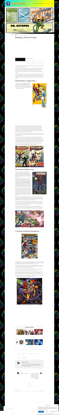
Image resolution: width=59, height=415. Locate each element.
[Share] (18, 357)
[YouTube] (48, 3)
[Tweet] (20, 357)
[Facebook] (45, 3)
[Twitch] (49, 3)
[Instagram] (47, 3)
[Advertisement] (29, 51)
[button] (57, 405)
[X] (46, 3)
